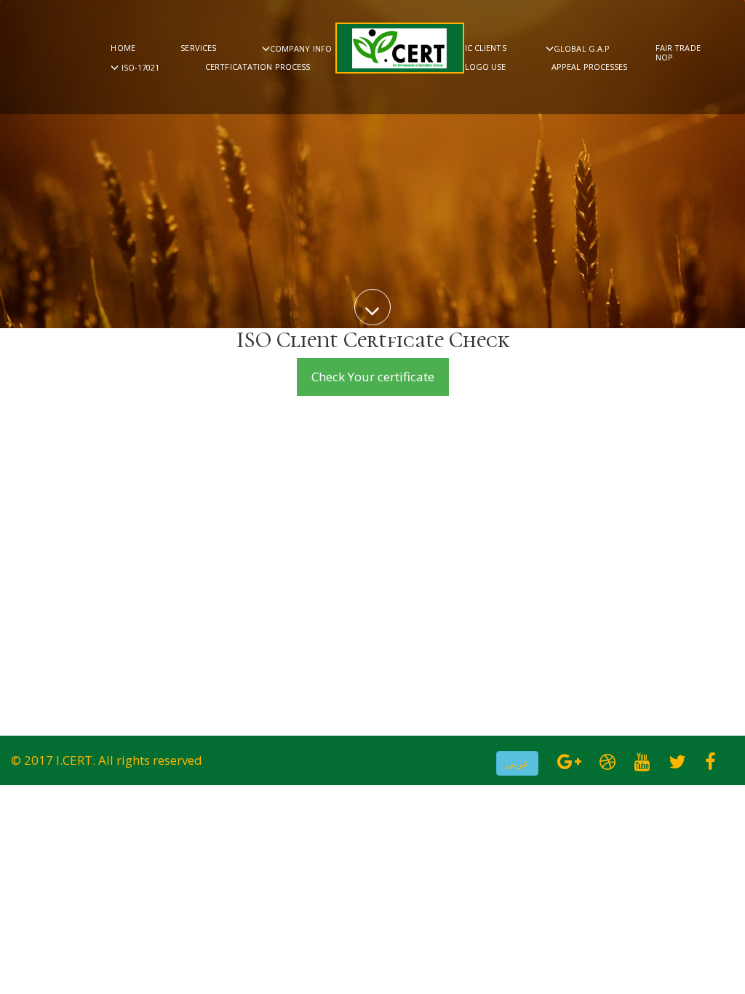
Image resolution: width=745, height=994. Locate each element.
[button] (517, 763)
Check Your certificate (372, 376)
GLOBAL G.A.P (582, 48)
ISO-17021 (139, 67)
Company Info (301, 48)
